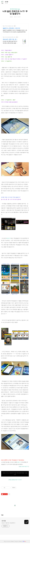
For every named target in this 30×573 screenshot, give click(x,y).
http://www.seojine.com (8, 26)
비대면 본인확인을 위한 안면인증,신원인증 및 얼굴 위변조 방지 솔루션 (10, 42)
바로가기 (8, 238)
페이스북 (11, 509)
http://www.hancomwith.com (9, 37)
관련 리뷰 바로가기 (23, 466)
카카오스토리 (15, 509)
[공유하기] (6, 488)
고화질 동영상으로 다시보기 (15, 479)
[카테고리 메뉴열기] (27, 2)
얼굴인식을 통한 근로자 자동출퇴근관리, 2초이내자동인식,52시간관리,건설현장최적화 (15, 31)
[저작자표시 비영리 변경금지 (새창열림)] (19, 487)
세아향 (6, 1)
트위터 (18, 509)
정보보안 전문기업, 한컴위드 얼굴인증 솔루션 (10, 39)
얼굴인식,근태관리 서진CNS (11, 28)
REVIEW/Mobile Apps (15, 9)
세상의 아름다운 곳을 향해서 (8, 523)
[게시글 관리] (8, 488)
